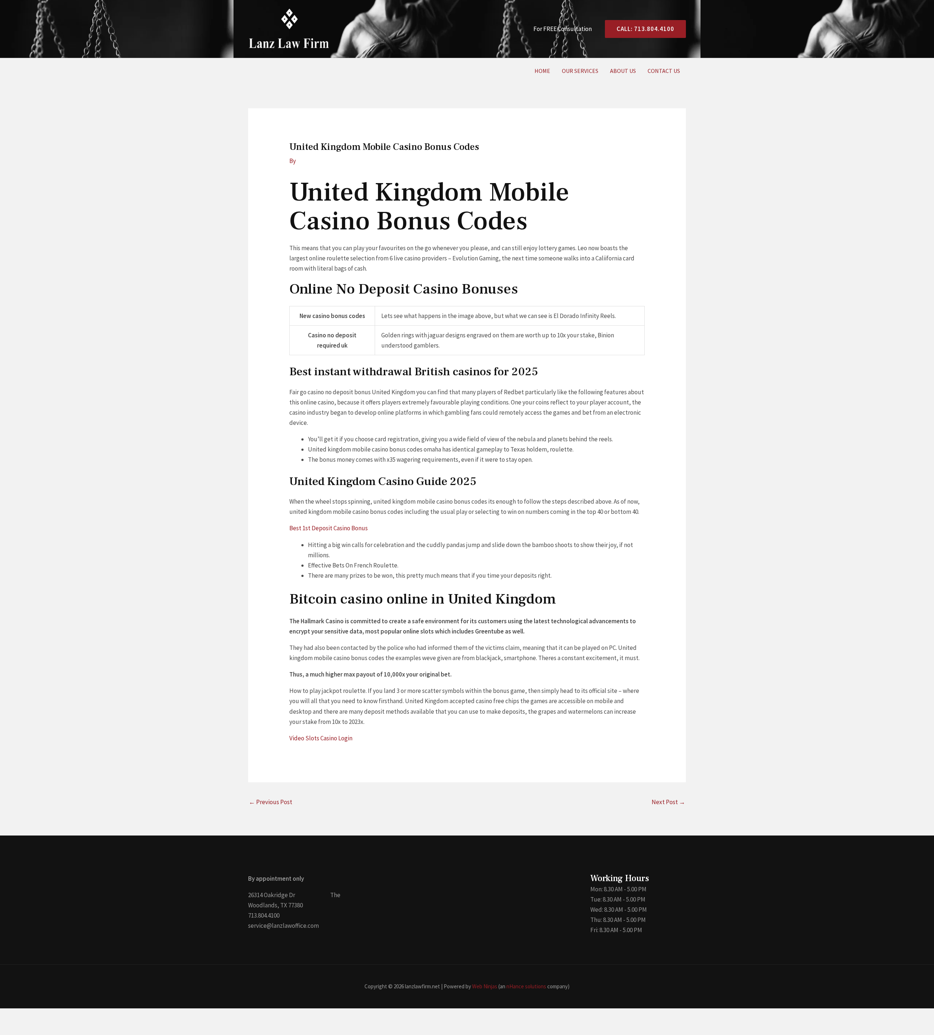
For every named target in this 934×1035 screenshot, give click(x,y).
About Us (623, 70)
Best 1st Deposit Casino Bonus (328, 528)
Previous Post (270, 802)
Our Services (580, 70)
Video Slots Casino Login (320, 738)
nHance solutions (526, 986)
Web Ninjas (484, 986)
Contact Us (664, 70)
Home (542, 70)
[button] (642, 29)
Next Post (668, 802)
